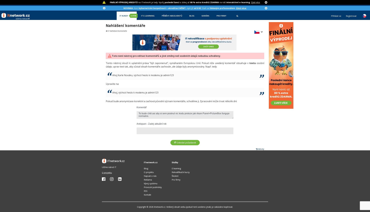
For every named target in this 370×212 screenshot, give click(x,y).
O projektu (107, 172)
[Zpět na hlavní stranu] (106, 31)
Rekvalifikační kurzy (181, 172)
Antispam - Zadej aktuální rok (151, 124)
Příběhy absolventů (172, 16)
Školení (175, 176)
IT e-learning (148, 16)
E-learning (176, 168)
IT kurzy (128, 16)
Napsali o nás (150, 176)
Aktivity (261, 149)
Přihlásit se (336, 16)
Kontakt (147, 194)
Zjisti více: (255, 2)
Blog (191, 16)
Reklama (148, 179)
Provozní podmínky (153, 187)
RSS (145, 191)
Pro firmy (221, 16)
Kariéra (205, 16)
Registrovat (351, 16)
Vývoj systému (150, 183)
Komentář (142, 107)
